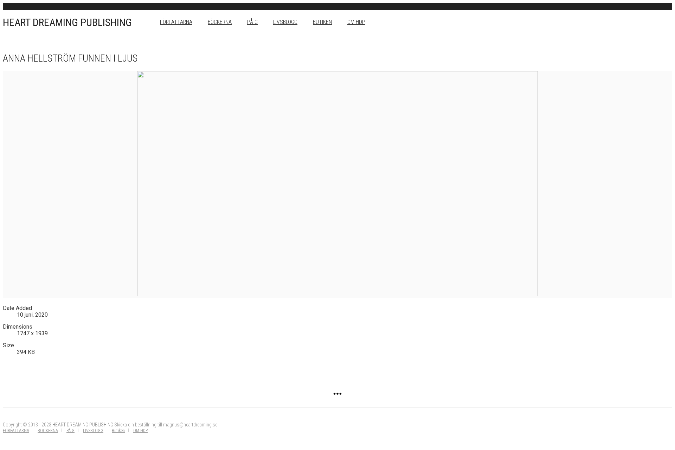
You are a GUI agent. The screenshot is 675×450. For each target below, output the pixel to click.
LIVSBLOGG (285, 22)
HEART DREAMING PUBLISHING (67, 22)
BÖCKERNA (220, 22)
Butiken (322, 22)
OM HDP (356, 22)
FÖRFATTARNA (176, 22)
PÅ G (252, 22)
